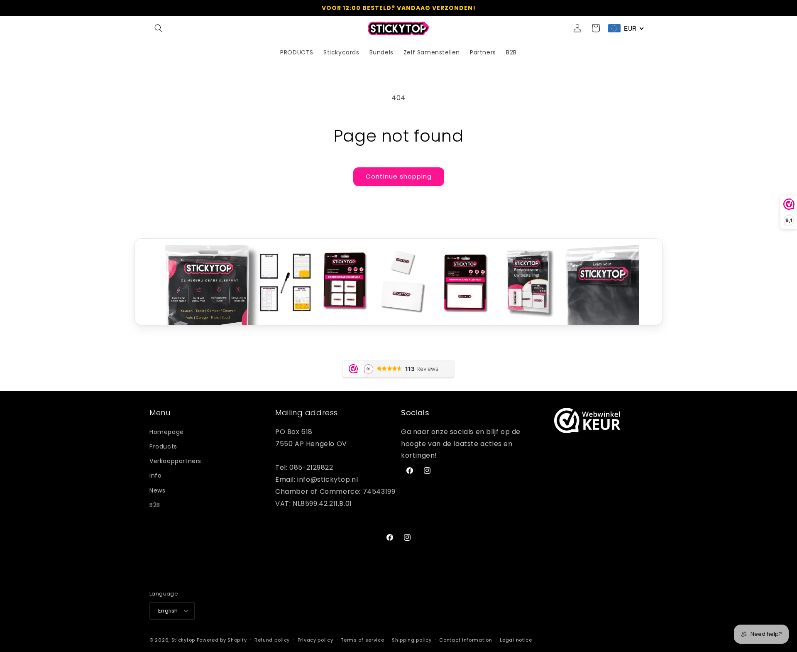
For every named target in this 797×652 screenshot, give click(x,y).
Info (155, 475)
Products (163, 446)
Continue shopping (399, 176)
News (157, 490)
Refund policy (272, 639)
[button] (158, 28)
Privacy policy (315, 639)
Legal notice (516, 639)
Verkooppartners (175, 461)
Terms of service (362, 639)
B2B (154, 504)
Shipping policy (412, 639)
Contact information (465, 639)
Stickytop (183, 639)
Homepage (166, 431)
